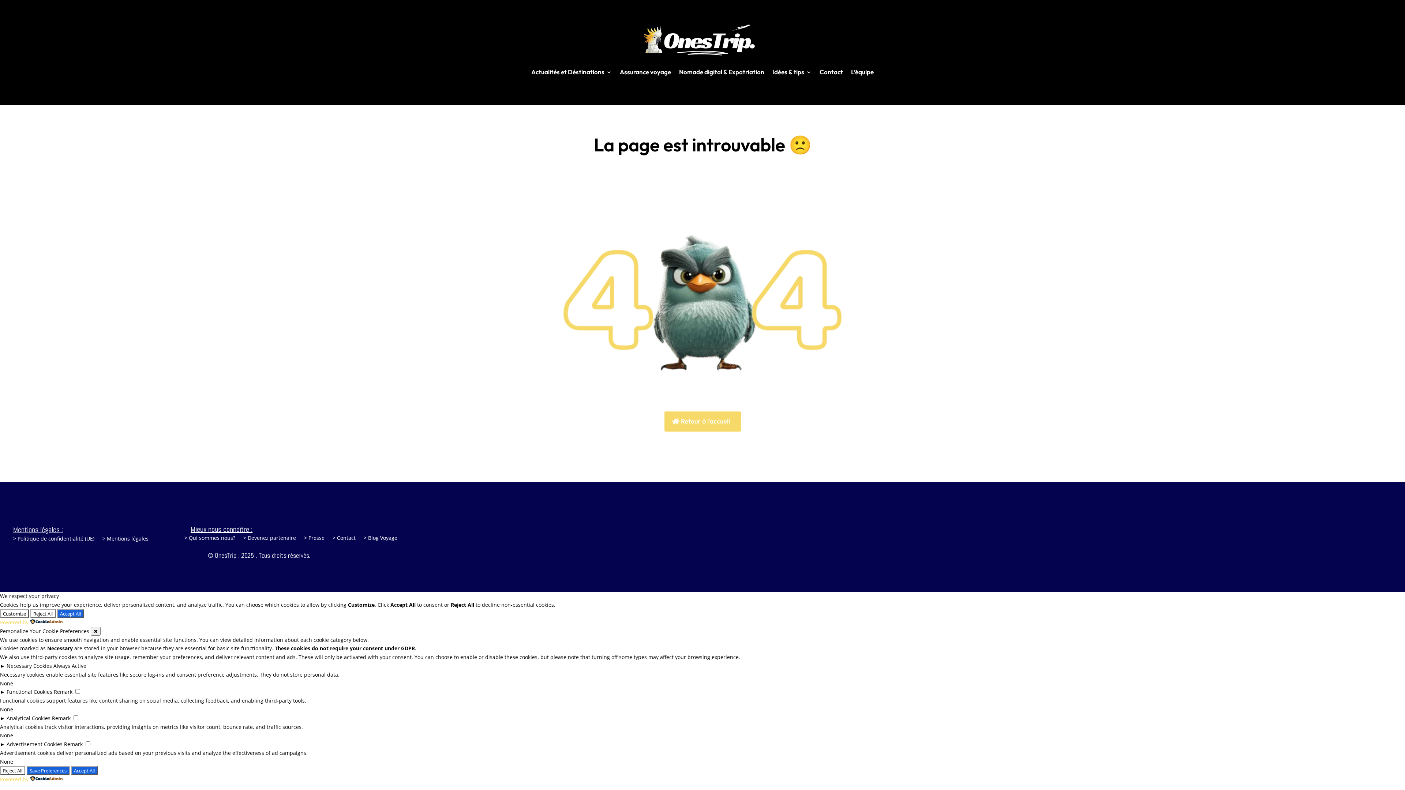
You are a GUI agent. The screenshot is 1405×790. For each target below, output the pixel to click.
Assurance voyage (645, 72)
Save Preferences (48, 770)
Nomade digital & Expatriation (721, 72)
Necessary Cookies (29, 665)
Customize (14, 613)
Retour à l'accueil (705, 421)
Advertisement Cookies (35, 744)
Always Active (69, 665)
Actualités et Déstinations (567, 72)
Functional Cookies (29, 691)
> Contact (344, 538)
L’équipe (862, 72)
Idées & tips (788, 72)
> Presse (314, 538)
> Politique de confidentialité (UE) (53, 539)
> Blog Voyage (380, 538)
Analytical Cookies (28, 718)
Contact (831, 72)
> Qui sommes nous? (209, 538)
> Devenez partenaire (269, 538)
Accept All (70, 613)
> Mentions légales (125, 539)
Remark (63, 691)
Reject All (43, 613)
